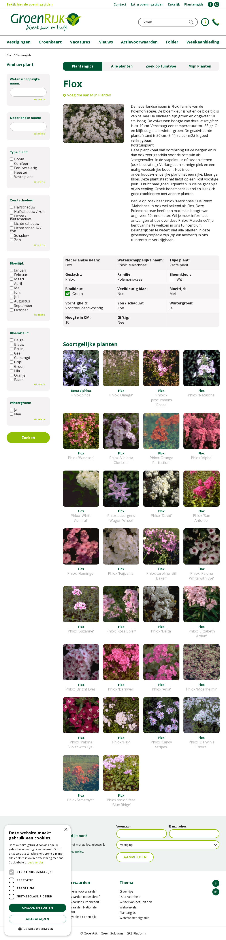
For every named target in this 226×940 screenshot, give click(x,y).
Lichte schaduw (26, 223)
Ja (15, 409)
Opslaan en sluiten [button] (37, 908)
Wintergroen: (20, 403)
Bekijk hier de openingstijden (30, 4)
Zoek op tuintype (161, 66)
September (23, 305)
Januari (20, 270)
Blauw (19, 344)
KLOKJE (205, 22)
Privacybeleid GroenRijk (79, 917)
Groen (19, 366)
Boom (19, 159)
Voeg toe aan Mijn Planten (89, 95)
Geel (17, 353)
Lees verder (35, 862)
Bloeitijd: (17, 263)
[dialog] (37, 880)
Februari (21, 274)
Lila (17, 370)
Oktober (21, 309)
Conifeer (21, 163)
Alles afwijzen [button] (37, 919)
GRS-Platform (136, 933)
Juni (17, 292)
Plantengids (82, 66)
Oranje (19, 375)
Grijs (18, 362)
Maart (19, 279)
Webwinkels (128, 907)
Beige (19, 339)
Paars (19, 379)
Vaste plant (23, 176)
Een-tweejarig (25, 167)
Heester (20, 172)
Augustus (22, 301)
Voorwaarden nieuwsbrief (81, 897)
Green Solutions (112, 933)
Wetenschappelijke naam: (25, 81)
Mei (17, 287)
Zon (17, 239)
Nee (17, 414)
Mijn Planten (199, 66)
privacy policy (73, 851)
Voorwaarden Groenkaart (81, 902)
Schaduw (21, 235)
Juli (16, 296)
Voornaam (123, 826)
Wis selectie (39, 99)
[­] (210, 4)
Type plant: (19, 152)
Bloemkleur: (19, 333)
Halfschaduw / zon (29, 211)
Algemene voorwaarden (80, 891)
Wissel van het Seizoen (136, 902)
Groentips (126, 891)
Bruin (18, 348)
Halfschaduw (24, 207)
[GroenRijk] (46, 22)
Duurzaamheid (130, 897)
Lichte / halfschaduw (20, 217)
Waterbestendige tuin (134, 918)
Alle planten (122, 66)
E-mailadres (178, 826)
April (18, 283)
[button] (37, 928)
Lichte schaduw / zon (25, 229)
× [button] (65, 829)
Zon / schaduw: (22, 200)
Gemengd (22, 357)
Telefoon (215, 22)
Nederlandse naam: (25, 118)
